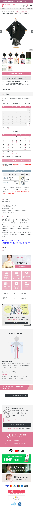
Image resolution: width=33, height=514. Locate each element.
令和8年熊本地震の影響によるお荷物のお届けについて (16, 1)
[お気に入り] (20, 5)
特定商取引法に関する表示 (20, 443)
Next (32, 31)
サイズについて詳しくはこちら (11, 212)
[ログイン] (24, 5)
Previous (1, 31)
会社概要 (9, 440)
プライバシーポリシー (19, 440)
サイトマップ (8, 443)
